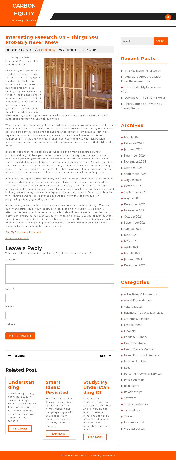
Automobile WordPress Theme (78, 455)
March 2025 (132, 137)
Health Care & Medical (139, 349)
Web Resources (134, 428)
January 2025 (133, 149)
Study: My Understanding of (96, 387)
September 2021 (135, 222)
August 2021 (132, 229)
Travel (128, 416)
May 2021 (131, 241)
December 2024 (135, 155)
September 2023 (135, 192)
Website (10, 324)
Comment (12, 259)
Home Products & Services (142, 355)
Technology (132, 410)
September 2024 (135, 174)
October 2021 (133, 216)
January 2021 (133, 259)
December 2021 (135, 204)
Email (10, 306)
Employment (133, 325)
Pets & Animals (134, 380)
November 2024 (135, 161)
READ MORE (22, 429)
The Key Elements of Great (142, 71)
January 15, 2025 (21, 49)
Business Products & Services (143, 312)
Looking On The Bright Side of (145, 97)
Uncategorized (134, 422)
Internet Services (135, 361)
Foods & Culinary (135, 337)
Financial (130, 331)
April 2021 (131, 247)
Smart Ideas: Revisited (57, 387)
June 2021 (131, 235)
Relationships (133, 392)
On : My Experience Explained (23, 232)
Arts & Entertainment (138, 300)
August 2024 (132, 180)
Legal (127, 367)
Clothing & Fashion (137, 319)
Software (130, 398)
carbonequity (47, 49)
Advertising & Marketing (140, 294)
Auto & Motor (133, 306)
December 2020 (135, 265)
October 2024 (133, 168)
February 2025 (134, 143)
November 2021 (135, 210)
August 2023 (132, 198)
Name (10, 288)
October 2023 (133, 186)
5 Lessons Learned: (17, 238)
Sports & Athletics (136, 404)
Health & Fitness (135, 343)
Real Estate (131, 386)
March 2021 (132, 253)
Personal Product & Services (143, 373)
